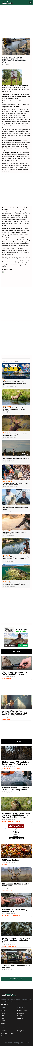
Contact (3, 1036)
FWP (3, 794)
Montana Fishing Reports (12, 915)
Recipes (4, 864)
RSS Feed (19, 1015)
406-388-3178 (16, 836)
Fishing (4, 972)
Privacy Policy (20, 1031)
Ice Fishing (8, 794)
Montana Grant (7, 678)
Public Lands (11, 821)
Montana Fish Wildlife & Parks (11, 768)
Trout (2, 1015)
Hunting (4, 821)
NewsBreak (20, 1018)
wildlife (18, 821)
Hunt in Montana (7, 890)
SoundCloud (20, 1013)
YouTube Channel (22, 1010)
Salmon (3, 1020)
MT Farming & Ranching (7, 1033)
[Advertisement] (16, 22)
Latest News (4, 1031)
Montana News (12, 946)
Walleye (3, 1018)
